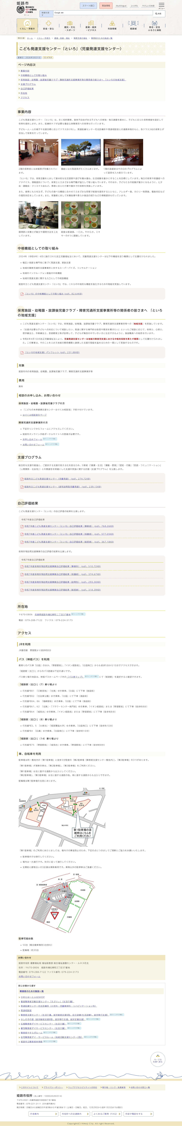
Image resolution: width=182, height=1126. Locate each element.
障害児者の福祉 (80, 38)
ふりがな (134, 6)
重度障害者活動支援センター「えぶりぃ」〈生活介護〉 (47, 1002)
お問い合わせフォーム (40, 445)
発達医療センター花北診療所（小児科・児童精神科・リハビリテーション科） (59, 1006)
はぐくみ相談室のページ (35, 415)
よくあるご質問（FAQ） (106, 1114)
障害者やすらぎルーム (39, 1033)
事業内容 (25, 71)
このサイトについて (29, 1087)
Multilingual (121, 6)
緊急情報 (106, 6)
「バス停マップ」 (82, 677)
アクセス (25, 98)
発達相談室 (26, 1010)
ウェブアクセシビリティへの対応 (82, 1087)
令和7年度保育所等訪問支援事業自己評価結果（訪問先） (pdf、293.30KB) (62, 582)
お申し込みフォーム (39, 439)
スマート (88, 6)
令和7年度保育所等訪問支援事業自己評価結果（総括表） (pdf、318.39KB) (62, 590)
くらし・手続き (43, 38)
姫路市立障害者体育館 (39, 1042)
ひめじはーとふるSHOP (33, 997)
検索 (159, 14)
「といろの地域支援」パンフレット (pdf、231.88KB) (52, 352)
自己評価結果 (27, 89)
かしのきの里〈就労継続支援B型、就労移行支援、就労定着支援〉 (60, 1019)
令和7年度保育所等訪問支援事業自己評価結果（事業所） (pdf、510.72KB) (62, 566)
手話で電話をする (134, 1114)
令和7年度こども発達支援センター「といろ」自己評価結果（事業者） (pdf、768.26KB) (69, 526)
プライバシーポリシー (53, 1087)
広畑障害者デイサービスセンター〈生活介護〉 (51, 1024)
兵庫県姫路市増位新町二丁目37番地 (60, 615)
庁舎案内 (34, 1114)
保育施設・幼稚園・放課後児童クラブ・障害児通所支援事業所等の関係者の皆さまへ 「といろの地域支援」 (73, 80)
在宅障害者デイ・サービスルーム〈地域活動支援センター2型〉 (59, 1037)
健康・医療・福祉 (62, 38)
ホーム (30, 38)
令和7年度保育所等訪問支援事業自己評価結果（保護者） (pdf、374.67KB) (62, 574)
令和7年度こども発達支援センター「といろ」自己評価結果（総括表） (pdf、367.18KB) (69, 542)
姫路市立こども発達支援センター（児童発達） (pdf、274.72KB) (57, 479)
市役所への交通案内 (71, 1114)
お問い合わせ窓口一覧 (140, 1087)
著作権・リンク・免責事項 (113, 1087)
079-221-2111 (33, 1104)
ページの (158, 1061)
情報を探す (45, 14)
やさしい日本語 (148, 6)
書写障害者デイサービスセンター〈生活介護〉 (51, 1028)
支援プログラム (28, 84)
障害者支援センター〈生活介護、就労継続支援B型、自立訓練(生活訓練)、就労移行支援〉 (72, 1015)
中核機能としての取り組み (34, 75)
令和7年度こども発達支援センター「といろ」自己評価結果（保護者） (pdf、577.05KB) (69, 534)
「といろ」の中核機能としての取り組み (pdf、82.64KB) (53, 294)
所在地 (24, 93)
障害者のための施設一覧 (102, 38)
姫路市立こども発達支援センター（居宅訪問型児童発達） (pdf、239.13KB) (63, 487)
